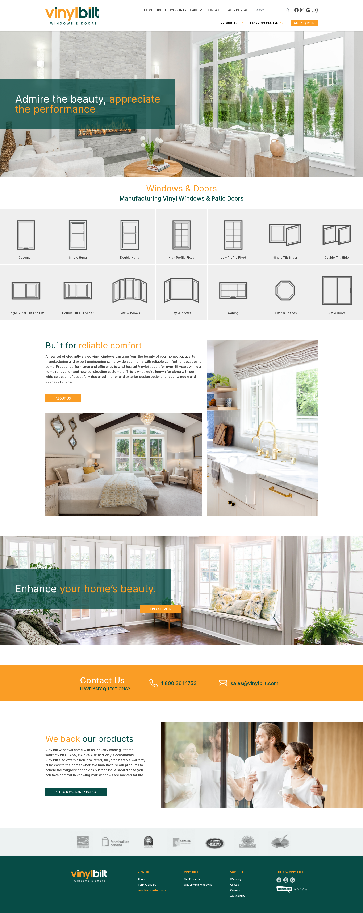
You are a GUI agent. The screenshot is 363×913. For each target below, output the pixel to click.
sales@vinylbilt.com (254, 683)
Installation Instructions (152, 890)
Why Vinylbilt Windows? (198, 885)
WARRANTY (178, 10)
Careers (235, 890)
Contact (234, 885)
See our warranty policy (76, 792)
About (141, 879)
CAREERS (196, 10)
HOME (148, 10)
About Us (63, 398)
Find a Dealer (160, 609)
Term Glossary (147, 885)
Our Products (192, 879)
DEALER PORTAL (236, 10)
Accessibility (237, 896)
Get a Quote (304, 23)
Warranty (235, 879)
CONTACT (213, 10)
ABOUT (161, 10)
